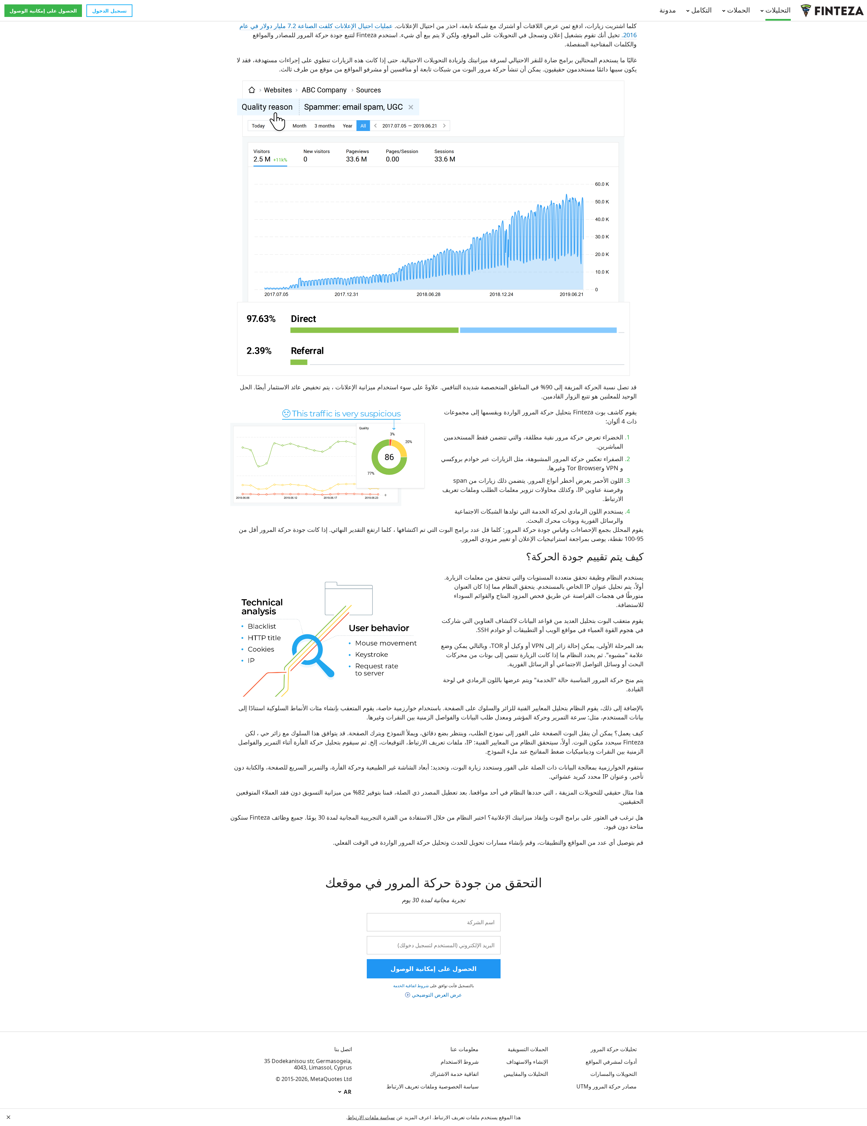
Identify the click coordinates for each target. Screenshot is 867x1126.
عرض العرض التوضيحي (437, 994)
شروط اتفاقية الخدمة (411, 986)
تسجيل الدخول (109, 10)
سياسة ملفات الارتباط (371, 1117)
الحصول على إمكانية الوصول (43, 10)
